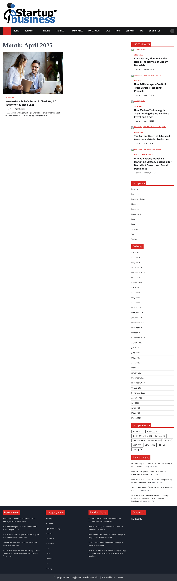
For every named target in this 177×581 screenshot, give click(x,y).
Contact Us (154, 30)
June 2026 (135, 257)
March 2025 (136, 307)
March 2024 (136, 367)
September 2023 (138, 392)
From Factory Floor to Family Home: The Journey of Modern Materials (151, 62)
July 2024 (135, 347)
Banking (134, 189)
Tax (142, 30)
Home (16, 30)
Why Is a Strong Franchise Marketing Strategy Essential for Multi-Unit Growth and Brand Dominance (152, 163)
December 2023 (138, 377)
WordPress (118, 577)
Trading (46, 30)
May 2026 (135, 262)
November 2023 (138, 382)
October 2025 (137, 277)
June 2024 (135, 352)
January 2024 (136, 372)
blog (73, 577)
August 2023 (136, 397)
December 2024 (138, 322)
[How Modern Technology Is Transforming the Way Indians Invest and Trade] (152, 101)
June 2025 (135, 292)
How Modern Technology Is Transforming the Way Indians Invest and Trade (151, 113)
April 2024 (135, 362)
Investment (94, 30)
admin (10, 109)
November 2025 (138, 272)
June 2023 (135, 407)
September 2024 (138, 337)
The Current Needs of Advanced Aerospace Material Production (152, 137)
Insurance (77, 30)
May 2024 (135, 357)
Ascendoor (95, 577)
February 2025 (137, 312)
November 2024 (138, 327)
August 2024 (136, 342)
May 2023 (135, 412)
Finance (60, 30)
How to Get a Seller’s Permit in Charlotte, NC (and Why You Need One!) (31, 103)
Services (130, 30)
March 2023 (136, 417)
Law (108, 30)
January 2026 (136, 267)
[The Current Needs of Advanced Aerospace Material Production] (152, 127)
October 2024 (137, 332)
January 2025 (136, 317)
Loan (117, 30)
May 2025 (135, 297)
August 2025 (136, 282)
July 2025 (135, 287)
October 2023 (137, 387)
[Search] (172, 31)
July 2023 (135, 402)
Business (29, 30)
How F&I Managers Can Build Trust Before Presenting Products (150, 88)
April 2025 (135, 302)
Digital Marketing (143, 155)
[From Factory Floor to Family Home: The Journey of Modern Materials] (152, 50)
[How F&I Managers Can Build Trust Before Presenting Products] (152, 76)
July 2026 (135, 252)
